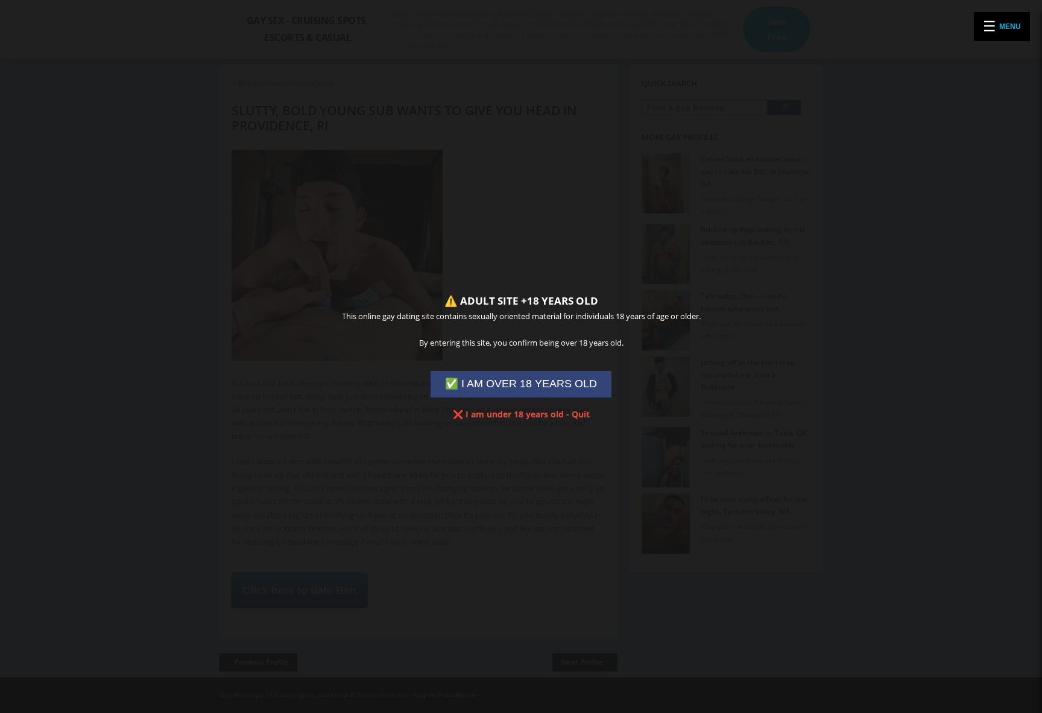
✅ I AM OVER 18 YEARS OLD (521, 384)
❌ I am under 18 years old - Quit (521, 414)
